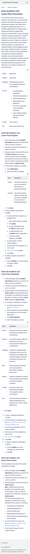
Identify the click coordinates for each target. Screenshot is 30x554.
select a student (14, 307)
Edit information (11, 250)
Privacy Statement (5, 547)
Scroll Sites (9, 551)
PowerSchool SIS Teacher (10, 2)
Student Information (12, 7)
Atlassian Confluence (19, 551)
